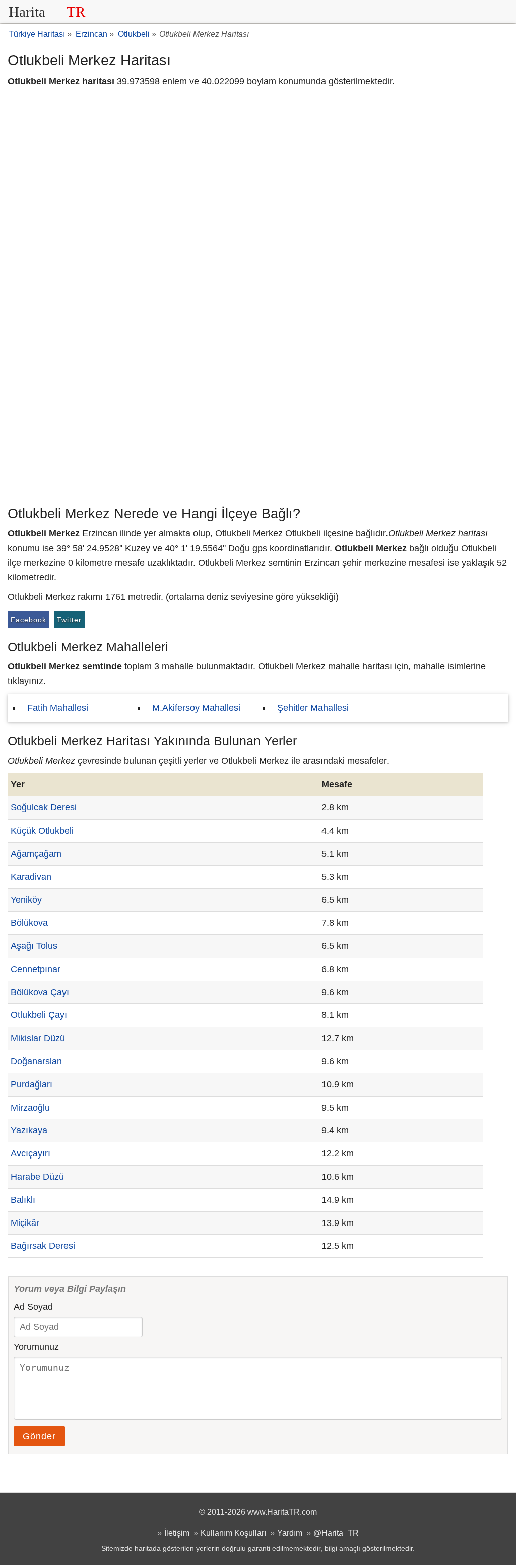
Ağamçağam (36, 854)
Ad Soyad (33, 1307)
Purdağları (31, 1084)
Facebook (28, 620)
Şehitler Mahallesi (313, 708)
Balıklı (23, 1200)
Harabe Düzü (37, 1177)
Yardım (289, 1532)
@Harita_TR (336, 1532)
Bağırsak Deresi (43, 1246)
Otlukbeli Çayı (39, 1015)
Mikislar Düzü (38, 1038)
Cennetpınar (35, 969)
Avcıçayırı (30, 1153)
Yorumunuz (36, 1347)
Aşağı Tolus (34, 946)
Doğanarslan (36, 1061)
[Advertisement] (258, 425)
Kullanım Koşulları (233, 1532)
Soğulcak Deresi (44, 807)
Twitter (69, 620)
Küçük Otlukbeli (42, 831)
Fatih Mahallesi (57, 708)
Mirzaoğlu (30, 1108)
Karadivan (31, 877)
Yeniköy (26, 900)
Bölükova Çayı (40, 992)
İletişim (176, 1532)
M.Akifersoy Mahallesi (196, 708)
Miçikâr (25, 1223)
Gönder (39, 1436)
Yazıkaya (29, 1130)
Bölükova (29, 923)
